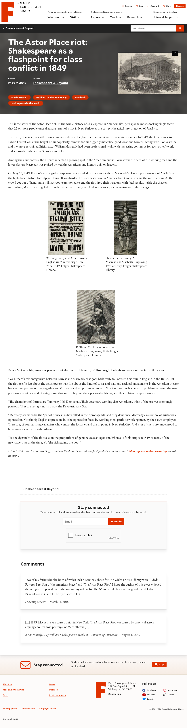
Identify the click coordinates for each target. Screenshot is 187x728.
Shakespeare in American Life (148, 451)
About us (7, 684)
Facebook (151, 690)
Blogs (52, 684)
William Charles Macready (51, 97)
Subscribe (116, 521)
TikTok (170, 694)
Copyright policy (47, 708)
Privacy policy (10, 708)
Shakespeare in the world (25, 103)
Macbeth (80, 97)
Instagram (172, 690)
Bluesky (150, 699)
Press (5, 695)
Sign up (159, 664)
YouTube (150, 694)
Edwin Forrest (19, 97)
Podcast (53, 689)
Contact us (114, 693)
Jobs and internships (13, 689)
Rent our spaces (57, 695)
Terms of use (28, 708)
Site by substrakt (10, 719)
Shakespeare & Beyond (20, 28)
